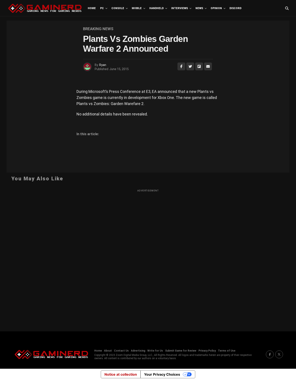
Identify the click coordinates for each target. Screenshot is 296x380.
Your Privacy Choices (162, 374)
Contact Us (121, 350)
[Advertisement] (148, 257)
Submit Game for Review (180, 350)
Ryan (102, 65)
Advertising (138, 350)
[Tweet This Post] (190, 66)
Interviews (179, 8)
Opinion (216, 8)
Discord (235, 8)
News (199, 8)
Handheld (156, 8)
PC (102, 8)
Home (92, 8)
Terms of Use (226, 350)
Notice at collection (120, 374)
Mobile (137, 8)
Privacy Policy (207, 350)
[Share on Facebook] (181, 66)
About (108, 350)
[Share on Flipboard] (199, 66)
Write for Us (155, 350)
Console (117, 8)
